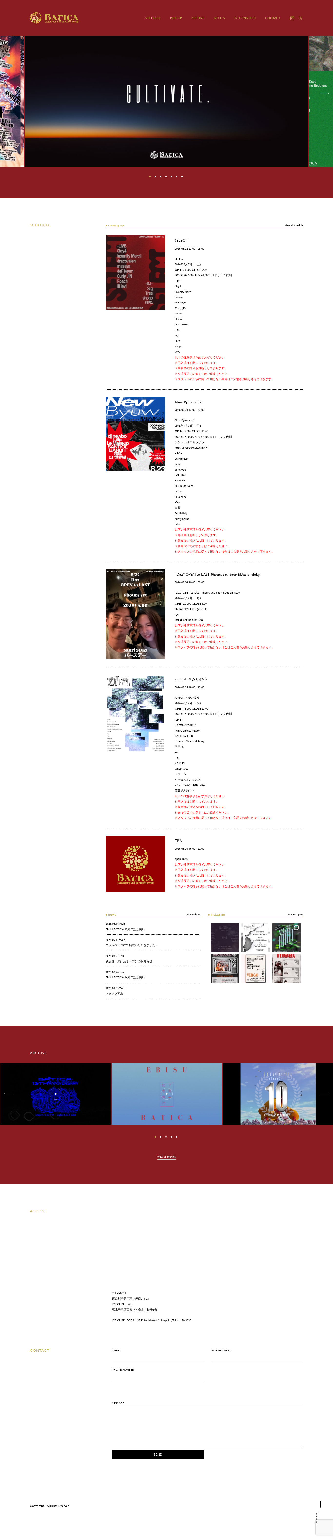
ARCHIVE (197, 18)
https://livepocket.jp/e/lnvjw (191, 447)
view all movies (166, 1156)
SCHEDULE (153, 18)
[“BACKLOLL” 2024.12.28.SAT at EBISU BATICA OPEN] (225, 968)
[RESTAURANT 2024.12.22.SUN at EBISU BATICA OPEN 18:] (286, 937)
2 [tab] (156, 177)
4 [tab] (166, 177)
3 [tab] (161, 177)
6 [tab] (177, 177)
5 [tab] (172, 177)
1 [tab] (150, 177)
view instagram (295, 914)
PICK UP (176, 18)
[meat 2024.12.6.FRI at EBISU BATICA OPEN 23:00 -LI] (286, 968)
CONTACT (272, 18)
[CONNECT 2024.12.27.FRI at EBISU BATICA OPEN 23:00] (255, 937)
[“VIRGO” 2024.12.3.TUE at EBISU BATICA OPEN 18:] (255, 968)
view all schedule (294, 225)
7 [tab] (182, 177)
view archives (193, 914)
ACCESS (219, 18)
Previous (7, 93)
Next (325, 93)
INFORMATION (245, 18)
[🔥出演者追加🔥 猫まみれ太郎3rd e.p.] (225, 937)
